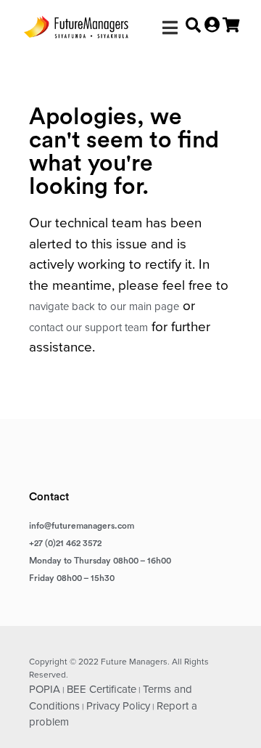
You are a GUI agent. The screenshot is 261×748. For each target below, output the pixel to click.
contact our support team (88, 328)
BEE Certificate (101, 689)
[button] (170, 27)
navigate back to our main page (104, 306)
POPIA (44, 689)
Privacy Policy (118, 706)
